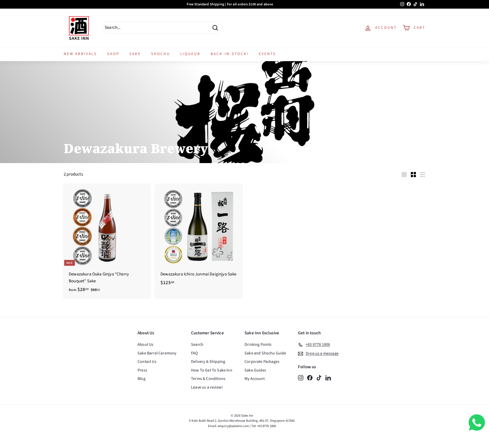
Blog (141, 378)
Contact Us (147, 361)
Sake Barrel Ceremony (157, 353)
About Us (145, 344)
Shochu (160, 54)
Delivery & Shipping (208, 361)
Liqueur (190, 54)
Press (142, 370)
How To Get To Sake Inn (211, 370)
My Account (254, 378)
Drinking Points (258, 344)
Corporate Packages (261, 361)
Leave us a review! (207, 387)
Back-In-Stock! (230, 54)
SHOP (113, 54)
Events (267, 54)
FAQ (194, 353)
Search (197, 344)
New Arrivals (80, 54)
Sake (135, 54)
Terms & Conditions (208, 378)
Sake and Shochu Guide (265, 353)
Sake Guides (255, 370)
